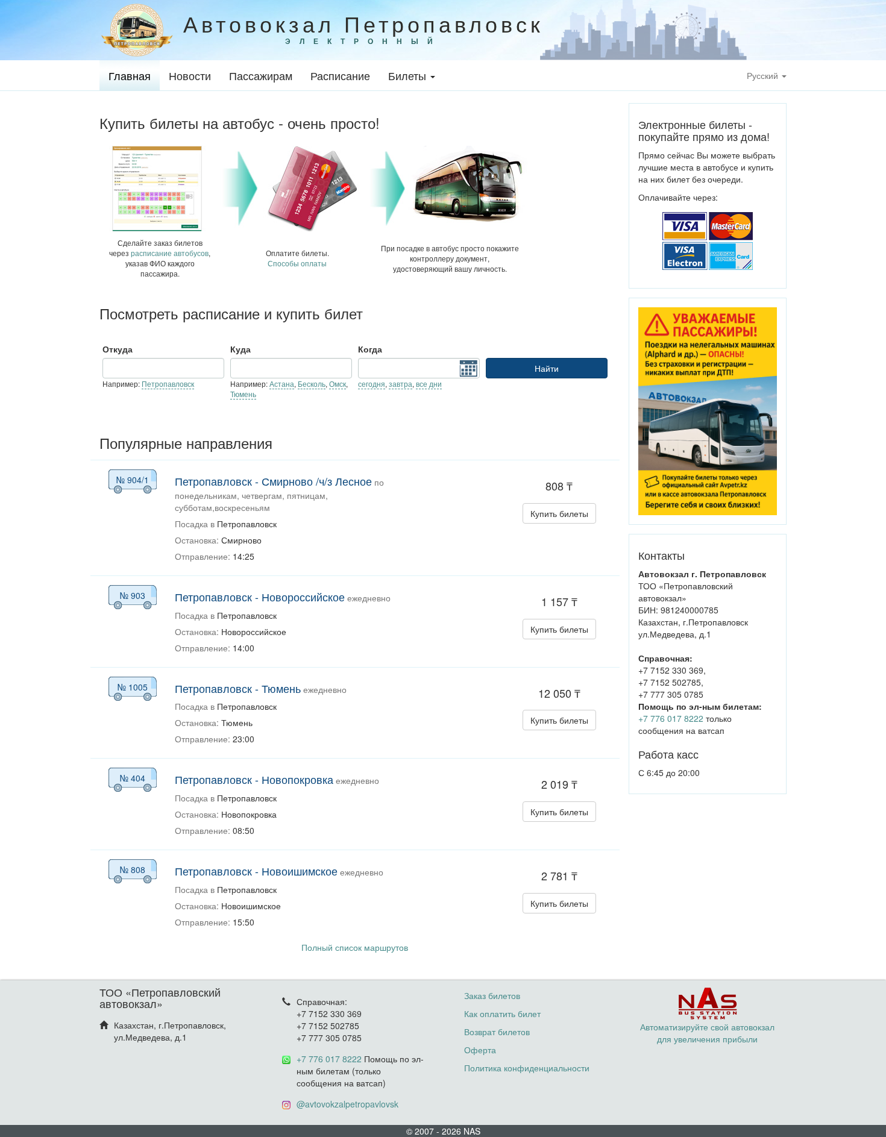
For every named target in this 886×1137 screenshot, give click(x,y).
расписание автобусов (170, 253)
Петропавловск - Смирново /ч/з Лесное (273, 481)
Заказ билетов (492, 995)
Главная (129, 75)
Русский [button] (764, 75)
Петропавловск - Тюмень (238, 688)
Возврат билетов (497, 1032)
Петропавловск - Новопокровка (254, 779)
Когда (370, 349)
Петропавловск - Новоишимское (256, 871)
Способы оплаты (297, 263)
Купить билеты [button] (559, 513)
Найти (547, 368)
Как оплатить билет (502, 1013)
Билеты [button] (408, 75)
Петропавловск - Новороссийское (260, 596)
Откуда (117, 349)
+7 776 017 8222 (670, 718)
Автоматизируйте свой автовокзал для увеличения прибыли (707, 1033)
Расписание (340, 75)
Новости (190, 75)
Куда (240, 349)
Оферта (480, 1050)
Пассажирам (260, 75)
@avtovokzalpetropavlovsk (347, 1104)
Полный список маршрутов (354, 947)
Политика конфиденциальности (526, 1068)
